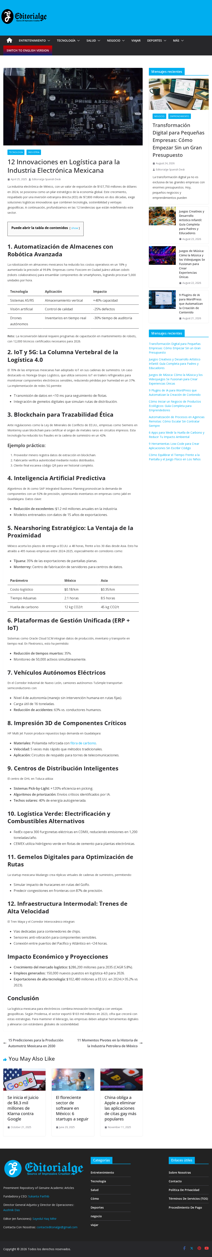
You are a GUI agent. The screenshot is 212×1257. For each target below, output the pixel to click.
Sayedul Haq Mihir (45, 1219)
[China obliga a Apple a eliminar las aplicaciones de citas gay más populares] (121, 1071)
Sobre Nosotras (180, 1172)
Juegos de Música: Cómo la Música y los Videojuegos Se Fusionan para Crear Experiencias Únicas (192, 264)
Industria (33, 152)
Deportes (154, 40)
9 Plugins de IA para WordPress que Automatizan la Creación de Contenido (191, 303)
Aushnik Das (11, 1210)
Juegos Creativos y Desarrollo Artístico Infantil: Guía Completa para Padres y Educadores (191, 222)
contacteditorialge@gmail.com (57, 1227)
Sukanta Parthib (38, 1196)
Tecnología (66, 40)
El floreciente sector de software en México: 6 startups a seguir (72, 1108)
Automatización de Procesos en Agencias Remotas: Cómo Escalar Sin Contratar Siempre (177, 421)
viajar (136, 40)
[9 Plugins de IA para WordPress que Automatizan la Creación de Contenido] (162, 306)
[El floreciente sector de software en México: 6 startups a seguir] (73, 1071)
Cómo (95, 1199)
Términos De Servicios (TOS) (188, 1199)
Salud (91, 40)
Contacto (175, 1181)
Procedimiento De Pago (185, 1207)
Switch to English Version (28, 50)
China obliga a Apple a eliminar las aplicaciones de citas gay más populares (120, 1108)
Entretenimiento (32, 40)
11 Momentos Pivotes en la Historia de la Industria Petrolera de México (107, 1043)
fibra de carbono (83, 743)
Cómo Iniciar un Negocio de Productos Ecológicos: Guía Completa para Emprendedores (175, 405)
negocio (113, 40)
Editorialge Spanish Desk (46, 179)
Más (176, 40)
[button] (48, 40)
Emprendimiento (179, 116)
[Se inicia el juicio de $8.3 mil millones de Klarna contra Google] (24, 1071)
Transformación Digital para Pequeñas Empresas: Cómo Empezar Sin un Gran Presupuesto (179, 140)
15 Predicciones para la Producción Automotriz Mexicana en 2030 (35, 1043)
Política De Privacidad (184, 1190)
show (74, 228)
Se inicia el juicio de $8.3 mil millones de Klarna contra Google (23, 1108)
